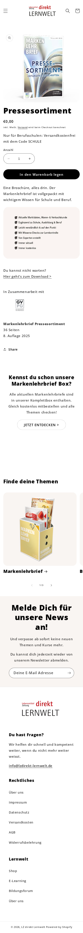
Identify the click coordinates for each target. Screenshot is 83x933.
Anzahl (8, 150)
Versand (22, 127)
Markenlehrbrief (22, 571)
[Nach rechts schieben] (51, 585)
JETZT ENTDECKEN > (41, 425)
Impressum (18, 802)
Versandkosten (21, 822)
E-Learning (17, 881)
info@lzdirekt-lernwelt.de (30, 765)
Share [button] (13, 349)
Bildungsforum (21, 891)
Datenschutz (19, 812)
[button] (5, 11)
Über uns (16, 792)
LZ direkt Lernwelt (33, 927)
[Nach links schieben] (32, 585)
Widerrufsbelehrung (25, 842)
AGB (12, 832)
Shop (13, 871)
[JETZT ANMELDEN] (69, 673)
